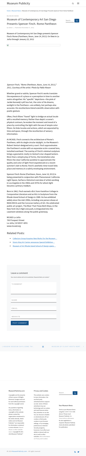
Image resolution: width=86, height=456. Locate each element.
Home (9, 11)
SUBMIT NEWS (69, 412)
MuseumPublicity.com (19, 451)
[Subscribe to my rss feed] (75, 452)
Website (16, 316)
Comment (17, 284)
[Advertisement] (72, 58)
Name (14, 300)
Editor (11, 27)
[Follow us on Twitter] (78, 452)
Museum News (16, 11)
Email (15, 308)
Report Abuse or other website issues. (16, 430)
